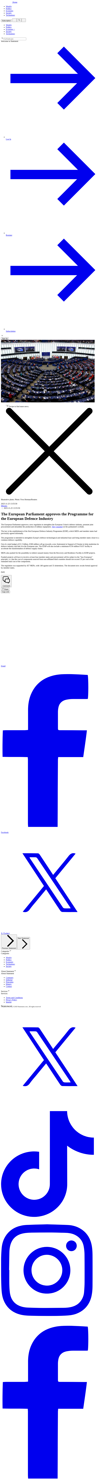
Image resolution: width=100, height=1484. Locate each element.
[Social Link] (50, 1105)
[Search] (19, 20)
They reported (57, 527)
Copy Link (5, 592)
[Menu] (23, 20)
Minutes (4, 506)
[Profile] (14, 20)
